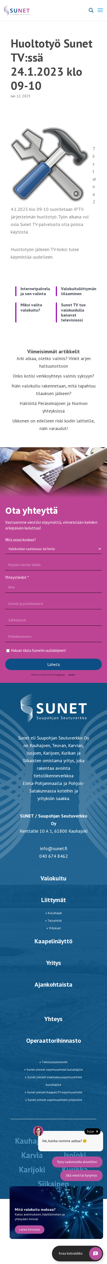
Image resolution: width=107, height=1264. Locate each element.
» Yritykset (53, 928)
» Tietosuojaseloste (53, 1062)
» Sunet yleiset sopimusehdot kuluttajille (53, 1069)
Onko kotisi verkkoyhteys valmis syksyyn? (53, 376)
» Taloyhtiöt (53, 920)
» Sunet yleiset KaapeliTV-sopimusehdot (53, 1092)
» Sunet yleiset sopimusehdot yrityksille (53, 1100)
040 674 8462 (53, 856)
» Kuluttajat (53, 913)
